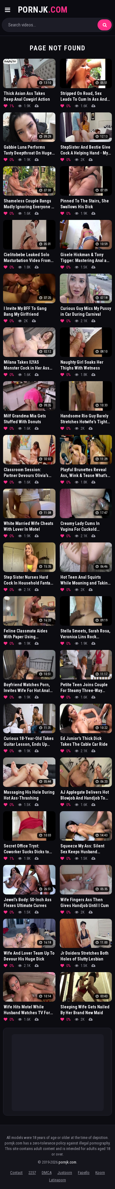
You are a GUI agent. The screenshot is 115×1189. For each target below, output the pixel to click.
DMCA (47, 1172)
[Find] (105, 24)
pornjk (43, 10)
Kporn (100, 1172)
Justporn (64, 1172)
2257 (32, 1172)
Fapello (84, 1172)
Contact (16, 1172)
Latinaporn (57, 1180)
